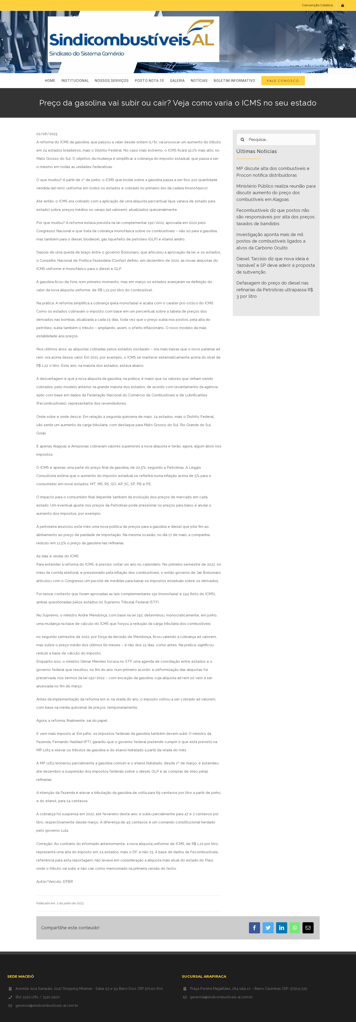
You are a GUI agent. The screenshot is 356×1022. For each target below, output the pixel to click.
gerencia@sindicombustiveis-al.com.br (46, 1005)
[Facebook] (254, 928)
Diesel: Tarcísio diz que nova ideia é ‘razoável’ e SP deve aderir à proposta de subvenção (275, 265)
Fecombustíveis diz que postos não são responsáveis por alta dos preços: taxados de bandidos (275, 217)
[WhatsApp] (294, 928)
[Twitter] (268, 928)
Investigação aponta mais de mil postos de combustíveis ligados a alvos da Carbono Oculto (270, 241)
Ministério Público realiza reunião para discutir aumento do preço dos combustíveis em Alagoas (276, 193)
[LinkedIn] (281, 928)
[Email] (308, 928)
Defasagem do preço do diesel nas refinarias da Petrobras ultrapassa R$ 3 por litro (274, 289)
